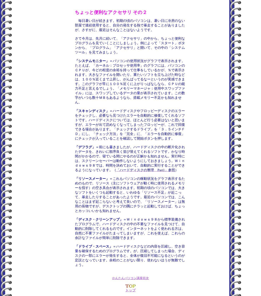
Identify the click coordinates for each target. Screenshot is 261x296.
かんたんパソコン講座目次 (130, 278)
